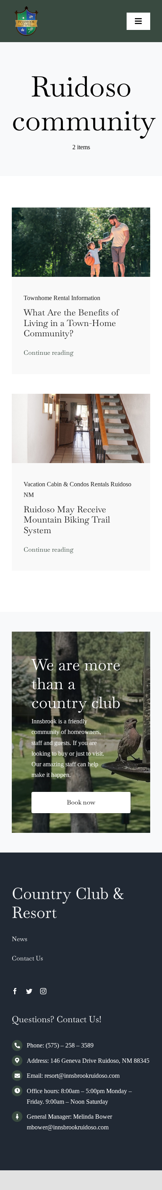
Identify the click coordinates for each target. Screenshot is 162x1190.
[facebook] (15, 991)
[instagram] (43, 991)
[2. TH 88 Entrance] (81, 396)
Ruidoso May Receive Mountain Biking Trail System (67, 520)
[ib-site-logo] (26, 9)
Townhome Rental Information (62, 298)
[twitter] (29, 991)
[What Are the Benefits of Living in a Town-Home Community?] (81, 210)
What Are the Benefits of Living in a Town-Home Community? (71, 323)
